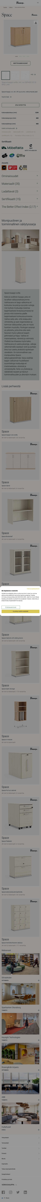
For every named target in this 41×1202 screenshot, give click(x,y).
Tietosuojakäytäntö (33, 589)
